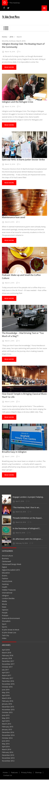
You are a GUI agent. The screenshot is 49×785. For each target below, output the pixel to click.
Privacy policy (26, 772)
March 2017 (6, 675)
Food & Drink (7, 581)
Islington (5, 595)
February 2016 (7, 701)
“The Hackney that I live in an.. (26, 507)
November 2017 (8, 664)
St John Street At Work (10, 630)
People (4, 612)
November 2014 (8, 735)
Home (4, 37)
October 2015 (7, 712)
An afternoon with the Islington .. (27, 539)
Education (6, 573)
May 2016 (5, 692)
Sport (4, 624)
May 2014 (5, 744)
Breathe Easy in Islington (14, 451)
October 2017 (7, 667)
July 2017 (5, 670)
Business (5, 558)
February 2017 (7, 678)
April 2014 (6, 746)
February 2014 (7, 752)
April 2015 (6, 721)
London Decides (8, 598)
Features (14, 772)
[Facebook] (4, 8)
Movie (4, 604)
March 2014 (6, 749)
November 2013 (8, 758)
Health (4, 587)
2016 (11, 37)
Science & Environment (11, 618)
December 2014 (8, 732)
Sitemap (38, 772)
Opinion (5, 610)
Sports (4, 627)
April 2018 (6, 650)
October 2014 (7, 738)
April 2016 (6, 695)
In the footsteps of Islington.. (27, 528)
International (7, 593)
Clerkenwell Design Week (11, 564)
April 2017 (6, 672)
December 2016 (8, 681)
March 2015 (6, 724)
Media (4, 601)
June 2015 (5, 715)
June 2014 (5, 741)
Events (4, 575)
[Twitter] (8, 8)
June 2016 (5, 689)
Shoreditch (6, 621)
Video (4, 638)
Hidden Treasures (9, 590)
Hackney (5, 584)
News (4, 607)
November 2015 (8, 709)
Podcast (5, 615)
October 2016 (7, 687)
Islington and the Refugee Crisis (17, 101)
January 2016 (7, 704)
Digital (4, 567)
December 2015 (8, 707)
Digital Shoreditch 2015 (11, 570)
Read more (9, 67)
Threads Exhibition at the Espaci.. (28, 518)
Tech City (5, 635)
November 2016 (8, 684)
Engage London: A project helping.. (28, 497)
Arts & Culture (7, 555)
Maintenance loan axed (13, 217)
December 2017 (8, 661)
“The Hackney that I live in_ (19, 3)
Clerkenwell (6, 561)
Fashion (5, 578)
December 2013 (8, 755)
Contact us (7, 775)
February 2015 (7, 726)
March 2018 (6, 652)
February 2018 (7, 655)
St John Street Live (9, 632)
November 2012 (8, 761)
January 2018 (7, 658)
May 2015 (5, 718)
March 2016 (6, 698)
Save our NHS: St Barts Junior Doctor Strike (23, 159)
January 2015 (7, 729)
